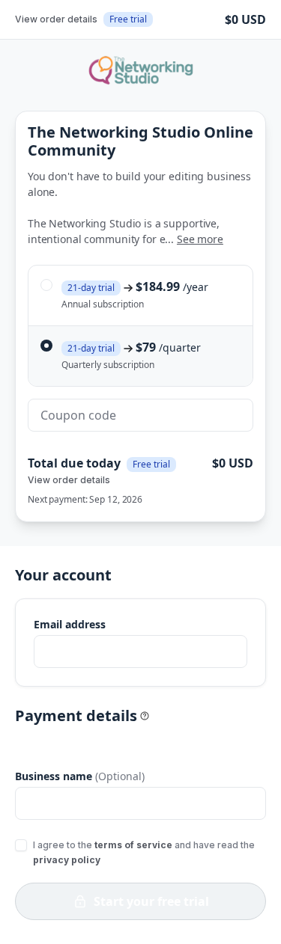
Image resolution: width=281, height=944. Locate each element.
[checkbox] (21, 845)
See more (200, 239)
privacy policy (66, 859)
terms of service (133, 844)
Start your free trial (151, 901)
